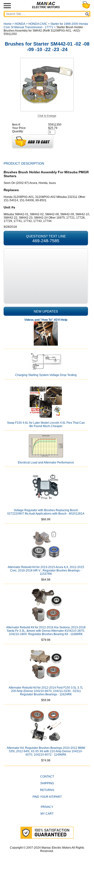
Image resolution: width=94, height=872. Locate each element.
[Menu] (7, 5)
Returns (47, 790)
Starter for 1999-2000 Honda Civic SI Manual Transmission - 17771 (46, 25)
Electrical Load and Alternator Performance (46, 462)
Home (8, 24)
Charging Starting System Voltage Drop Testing (46, 375)
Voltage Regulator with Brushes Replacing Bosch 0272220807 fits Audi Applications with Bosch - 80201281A (45, 512)
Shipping (47, 783)
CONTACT (47, 776)
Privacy (47, 807)
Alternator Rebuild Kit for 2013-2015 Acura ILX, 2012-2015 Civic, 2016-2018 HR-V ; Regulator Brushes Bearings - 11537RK (46, 570)
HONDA (20, 24)
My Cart (47, 813)
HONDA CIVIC (37, 24)
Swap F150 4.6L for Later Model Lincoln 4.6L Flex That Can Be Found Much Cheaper (46, 424)
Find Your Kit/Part (47, 796)
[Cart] (86, 5)
